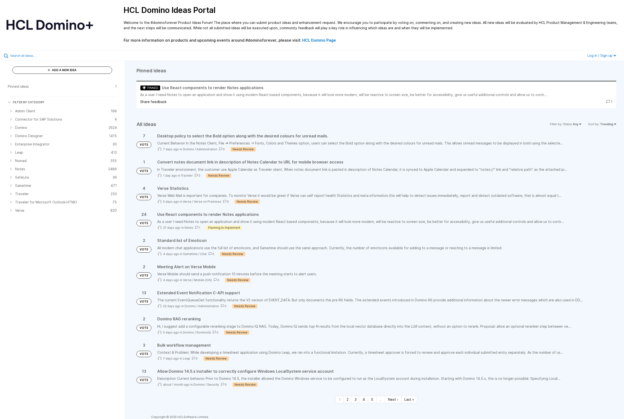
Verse (187, 201)
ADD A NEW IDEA (64, 70)
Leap (186, 358)
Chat (203, 254)
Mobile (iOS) (203, 280)
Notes (189, 227)
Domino (188, 149)
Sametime (190, 254)
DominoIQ (203, 332)
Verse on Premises (207, 201)
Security (213, 384)
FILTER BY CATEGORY (28, 102)
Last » (409, 399)
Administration (206, 149)
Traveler (187, 175)
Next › (393, 399)
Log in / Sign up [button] (600, 55)
